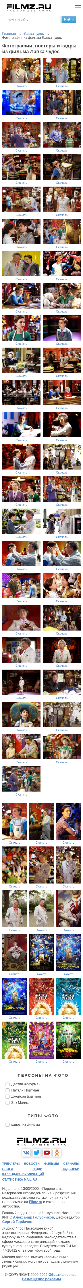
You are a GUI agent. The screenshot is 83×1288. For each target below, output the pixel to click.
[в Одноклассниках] (57, 1153)
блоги (7, 1169)
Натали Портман (25, 1090)
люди (37, 1169)
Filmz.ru (35, 1202)
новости (32, 1163)
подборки (70, 1169)
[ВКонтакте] (26, 1153)
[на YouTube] (47, 1153)
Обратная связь (62, 1275)
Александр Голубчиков (33, 1217)
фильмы (51, 1163)
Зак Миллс (20, 1103)
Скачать (21, 86)
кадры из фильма (25, 1124)
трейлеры (11, 1163)
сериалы (71, 1163)
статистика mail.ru (19, 1179)
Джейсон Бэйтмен (26, 1096)
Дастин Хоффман (26, 1084)
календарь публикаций (23, 1174)
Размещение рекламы (41, 1279)
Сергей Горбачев (17, 1222)
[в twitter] (37, 1153)
